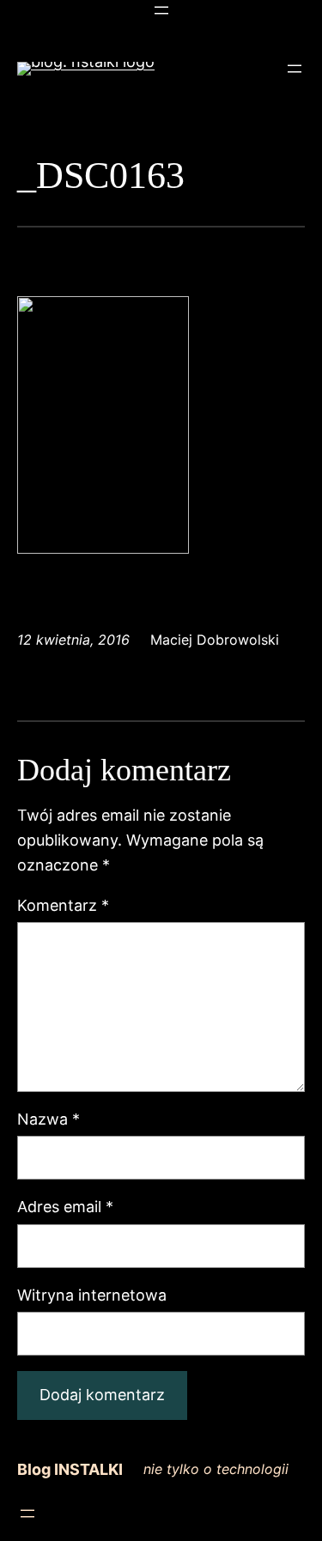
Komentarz (63, 905)
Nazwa (48, 1119)
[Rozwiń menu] (161, 10)
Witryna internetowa (92, 1295)
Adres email (65, 1207)
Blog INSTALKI (70, 1469)
